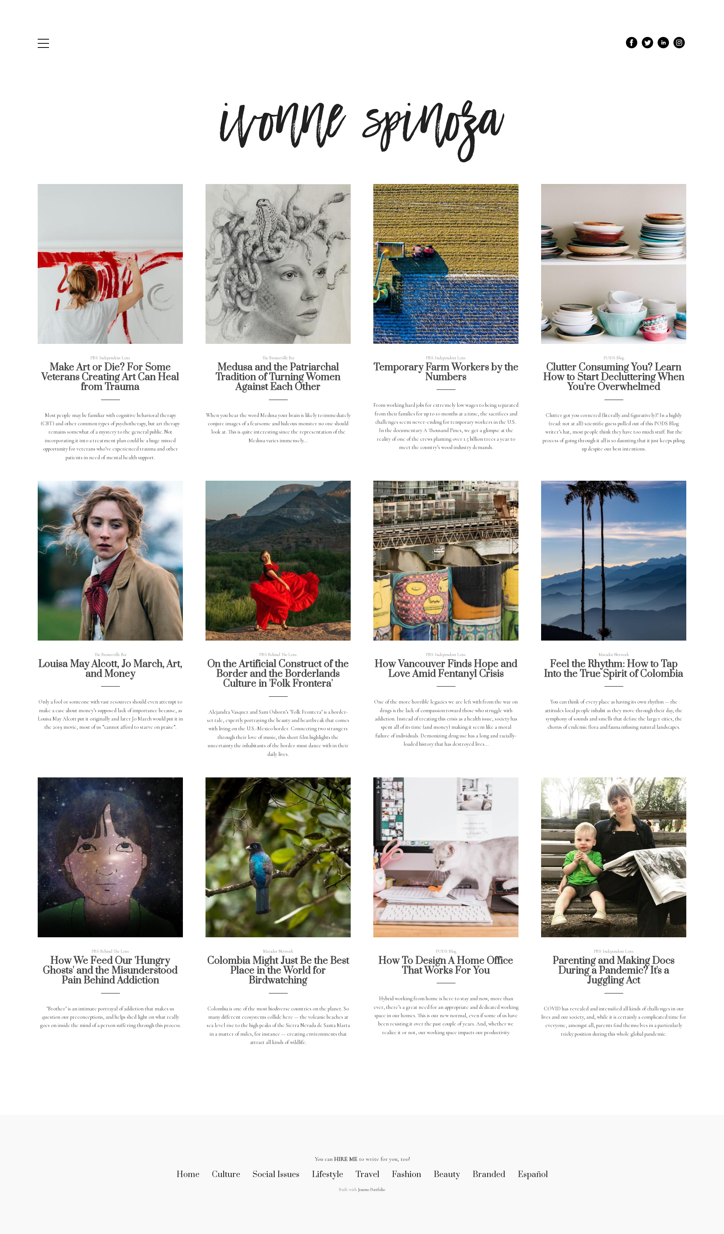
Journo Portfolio (371, 1189)
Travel (367, 1175)
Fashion (406, 1175)
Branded (488, 1175)
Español (533, 1175)
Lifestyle (327, 1175)
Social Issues (276, 1175)
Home (187, 1175)
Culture (226, 1175)
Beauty (447, 1175)
